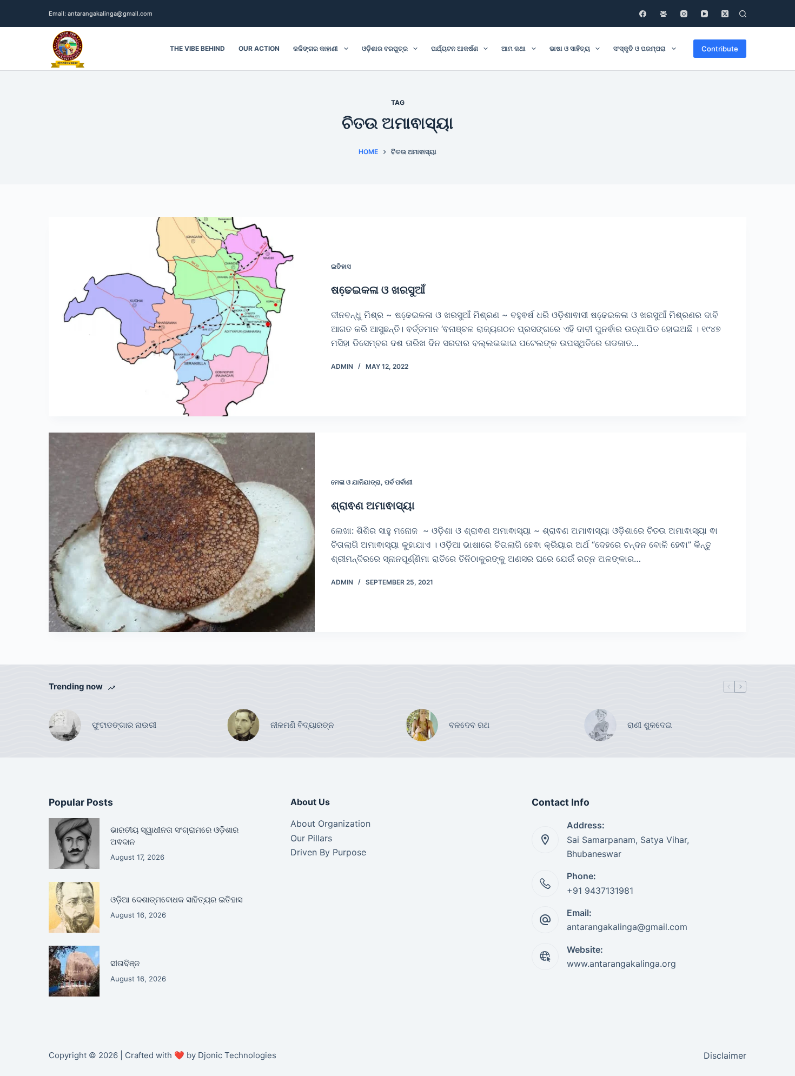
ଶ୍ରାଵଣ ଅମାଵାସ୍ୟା (373, 505)
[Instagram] (683, 13)
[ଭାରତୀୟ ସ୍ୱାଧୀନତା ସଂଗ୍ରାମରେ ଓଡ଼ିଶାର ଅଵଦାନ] (74, 843)
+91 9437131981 (600, 890)
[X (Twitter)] (724, 13)
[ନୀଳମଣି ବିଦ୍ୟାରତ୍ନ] (243, 725)
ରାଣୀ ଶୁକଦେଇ (650, 725)
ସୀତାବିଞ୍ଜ (125, 963)
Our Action (259, 48)
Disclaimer (725, 1055)
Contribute (719, 48)
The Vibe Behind (197, 48)
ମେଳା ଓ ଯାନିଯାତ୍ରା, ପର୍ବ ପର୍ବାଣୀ (372, 482)
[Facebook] (642, 13)
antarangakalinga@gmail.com (627, 926)
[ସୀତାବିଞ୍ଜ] (74, 971)
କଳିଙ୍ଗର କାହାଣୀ (315, 48)
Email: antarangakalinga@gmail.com (101, 13)
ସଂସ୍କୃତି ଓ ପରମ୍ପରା (639, 48)
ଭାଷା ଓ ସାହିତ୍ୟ (569, 48)
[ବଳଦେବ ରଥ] (422, 725)
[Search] (742, 13)
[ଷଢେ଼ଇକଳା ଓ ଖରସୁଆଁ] (182, 316)
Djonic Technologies (237, 1055)
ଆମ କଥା (513, 48)
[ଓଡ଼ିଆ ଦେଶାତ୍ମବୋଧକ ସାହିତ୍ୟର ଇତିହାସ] (74, 907)
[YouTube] (704, 13)
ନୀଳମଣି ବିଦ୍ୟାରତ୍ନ (302, 725)
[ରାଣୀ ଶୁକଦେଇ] (600, 725)
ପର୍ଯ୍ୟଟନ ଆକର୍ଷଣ (454, 48)
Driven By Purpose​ (328, 852)
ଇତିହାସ (341, 266)
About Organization (330, 823)
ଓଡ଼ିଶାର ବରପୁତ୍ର (385, 48)
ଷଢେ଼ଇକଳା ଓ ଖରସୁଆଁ (378, 289)
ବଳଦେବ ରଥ (469, 725)
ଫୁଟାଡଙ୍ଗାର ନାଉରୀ (124, 725)
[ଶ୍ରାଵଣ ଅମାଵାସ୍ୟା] (182, 532)
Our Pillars (311, 838)
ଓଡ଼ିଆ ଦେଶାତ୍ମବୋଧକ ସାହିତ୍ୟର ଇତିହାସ (176, 900)
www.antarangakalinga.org (621, 963)
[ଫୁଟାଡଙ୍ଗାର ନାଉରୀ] (65, 725)
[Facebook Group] (663, 13)
